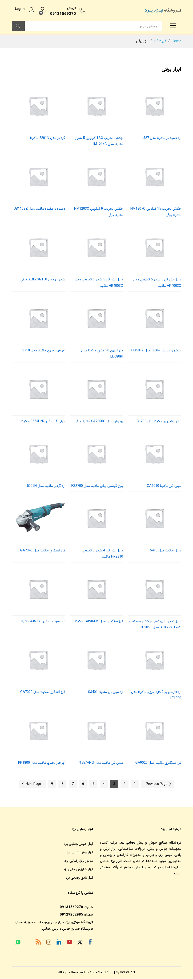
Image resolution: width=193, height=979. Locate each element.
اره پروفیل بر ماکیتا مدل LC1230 (158, 421)
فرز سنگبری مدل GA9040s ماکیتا (99, 621)
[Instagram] (49, 943)
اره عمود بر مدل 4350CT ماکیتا (43, 621)
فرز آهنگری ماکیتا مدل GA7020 (42, 692)
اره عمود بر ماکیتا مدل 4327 (161, 138)
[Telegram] (28, 943)
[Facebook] (90, 943)
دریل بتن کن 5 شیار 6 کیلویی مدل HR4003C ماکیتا (157, 282)
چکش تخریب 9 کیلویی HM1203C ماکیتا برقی (98, 212)
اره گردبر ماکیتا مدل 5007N (46, 486)
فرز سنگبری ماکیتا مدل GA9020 (158, 763)
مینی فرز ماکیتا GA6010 (164, 486)
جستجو (18, 26)
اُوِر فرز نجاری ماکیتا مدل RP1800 (41, 763)
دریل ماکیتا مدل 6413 (165, 550)
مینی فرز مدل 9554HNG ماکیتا (43, 421)
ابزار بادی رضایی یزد (79, 878)
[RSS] (38, 943)
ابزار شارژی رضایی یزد (78, 869)
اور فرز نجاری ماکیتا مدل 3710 (43, 350)
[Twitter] (80, 943)
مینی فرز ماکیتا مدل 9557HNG (101, 763)
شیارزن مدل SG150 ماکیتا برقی (42, 279)
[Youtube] (69, 943)
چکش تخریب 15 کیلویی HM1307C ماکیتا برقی (155, 212)
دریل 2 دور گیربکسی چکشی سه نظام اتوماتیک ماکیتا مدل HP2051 (155, 624)
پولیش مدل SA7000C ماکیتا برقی (99, 421)
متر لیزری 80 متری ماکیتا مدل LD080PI (102, 353)
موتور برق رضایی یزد (78, 861)
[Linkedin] (59, 943)
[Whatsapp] (18, 943)
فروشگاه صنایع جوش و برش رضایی (67, 929)
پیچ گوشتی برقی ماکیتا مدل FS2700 (97, 486)
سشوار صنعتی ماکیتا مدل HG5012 (156, 350)
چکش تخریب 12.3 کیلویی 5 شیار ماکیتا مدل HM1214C (99, 141)
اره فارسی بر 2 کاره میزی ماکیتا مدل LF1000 (156, 695)
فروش (71, 8)
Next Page (33, 784)
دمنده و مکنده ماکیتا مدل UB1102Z (39, 209)
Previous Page (156, 784)
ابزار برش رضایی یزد (79, 852)
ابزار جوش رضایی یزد (78, 844)
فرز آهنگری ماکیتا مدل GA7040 (42, 550)
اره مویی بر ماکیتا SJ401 (105, 692)
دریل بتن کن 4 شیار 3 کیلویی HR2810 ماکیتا (102, 553)
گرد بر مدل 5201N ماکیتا (47, 138)
